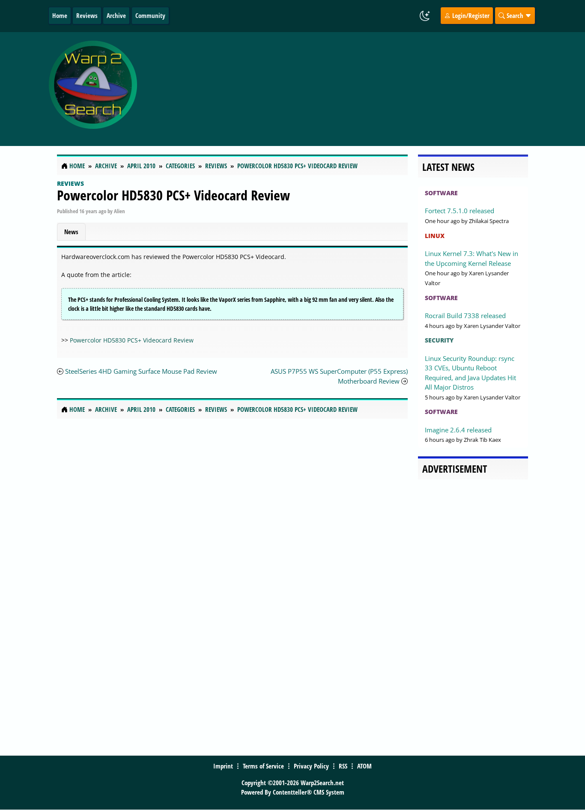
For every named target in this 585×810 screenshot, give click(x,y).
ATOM (364, 766)
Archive (116, 15)
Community (150, 15)
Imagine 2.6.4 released (458, 430)
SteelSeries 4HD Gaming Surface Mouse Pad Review (141, 371)
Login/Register (470, 15)
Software (441, 193)
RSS (343, 766)
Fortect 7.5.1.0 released (459, 210)
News (71, 231)
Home (59, 15)
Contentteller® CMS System (308, 792)
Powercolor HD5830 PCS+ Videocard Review (173, 195)
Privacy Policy (311, 766)
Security (439, 340)
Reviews (87, 15)
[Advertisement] (349, 89)
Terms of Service (263, 766)
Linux (435, 236)
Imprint (223, 766)
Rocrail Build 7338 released (465, 315)
